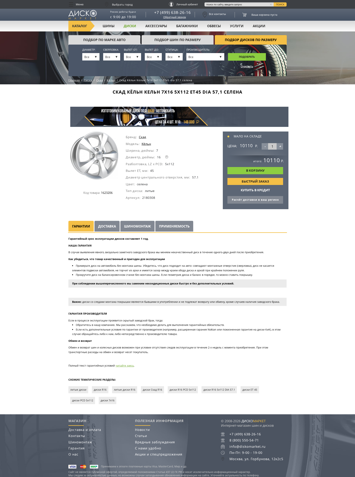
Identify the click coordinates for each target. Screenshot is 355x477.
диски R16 (100, 389)
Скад (142, 137)
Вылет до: (152, 49)
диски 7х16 (107, 400)
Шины (108, 26)
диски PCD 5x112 (82, 400)
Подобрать (247, 56)
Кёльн (146, 144)
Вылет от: (131, 49)
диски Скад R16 (152, 389)
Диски (130, 26)
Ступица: (171, 49)
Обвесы (214, 26)
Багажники (187, 26)
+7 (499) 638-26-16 (172, 12)
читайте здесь (125, 365)
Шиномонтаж (80, 442)
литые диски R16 (124, 389)
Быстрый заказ (255, 181)
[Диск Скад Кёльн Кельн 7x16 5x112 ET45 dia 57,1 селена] (98, 157)
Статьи (141, 436)
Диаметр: (88, 49)
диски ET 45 (249, 389)
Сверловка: (111, 49)
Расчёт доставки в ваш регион (255, 199)
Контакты (76, 436)
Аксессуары (156, 26)
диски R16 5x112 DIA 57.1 (219, 389)
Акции (259, 26)
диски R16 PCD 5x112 (183, 389)
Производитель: (198, 49)
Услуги (237, 26)
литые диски (78, 389)
